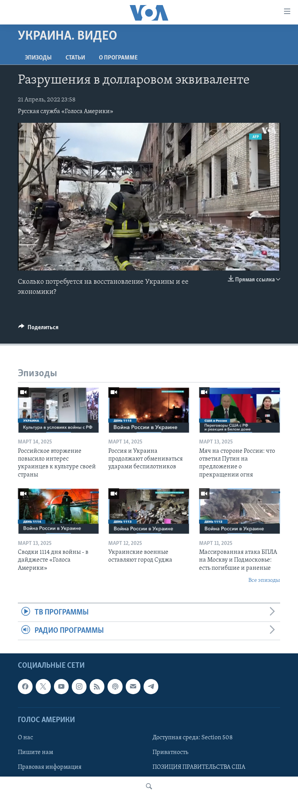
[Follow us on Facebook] (25, 686)
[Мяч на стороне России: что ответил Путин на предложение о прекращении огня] (239, 410)
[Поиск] (149, 786)
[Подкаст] (114, 686)
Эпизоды (38, 58)
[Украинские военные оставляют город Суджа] (148, 511)
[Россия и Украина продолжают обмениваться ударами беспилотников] (148, 410)
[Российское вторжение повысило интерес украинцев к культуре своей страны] (58, 410)
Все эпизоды (264, 580)
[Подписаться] (133, 686)
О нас (25, 738)
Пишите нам (35, 752)
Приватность (170, 752)
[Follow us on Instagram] (79, 686)
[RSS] (97, 686)
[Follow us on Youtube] (61, 686)
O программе (118, 58)
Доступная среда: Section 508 (192, 738)
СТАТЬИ (75, 58)
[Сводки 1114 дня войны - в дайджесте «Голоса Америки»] (58, 511)
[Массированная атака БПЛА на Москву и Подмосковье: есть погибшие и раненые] (239, 511)
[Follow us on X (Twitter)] (43, 686)
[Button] (38, 329)
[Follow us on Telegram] (151, 686)
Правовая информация (49, 767)
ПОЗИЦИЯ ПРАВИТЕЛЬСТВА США (198, 767)
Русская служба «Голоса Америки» (65, 111)
